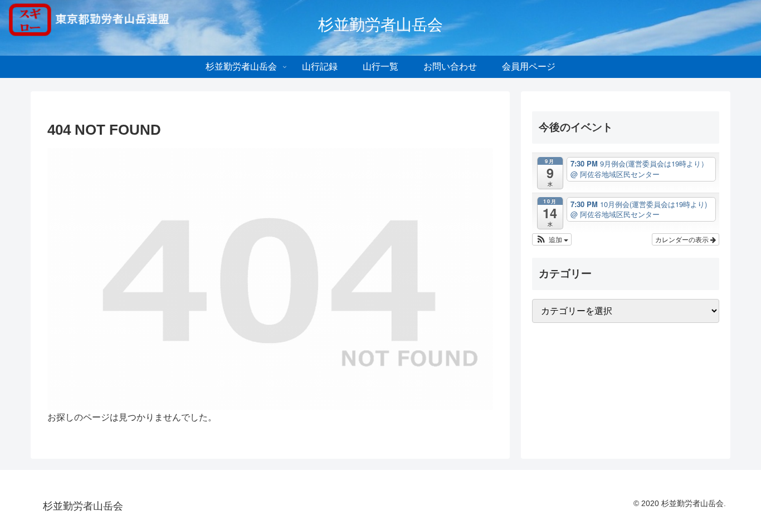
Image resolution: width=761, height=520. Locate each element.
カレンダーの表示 (682, 239)
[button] (552, 239)
